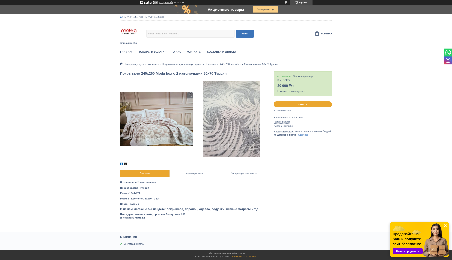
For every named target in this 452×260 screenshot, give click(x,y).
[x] (125, 164)
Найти (245, 33)
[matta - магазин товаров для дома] (133, 31)
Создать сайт (166, 2)
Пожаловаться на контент (244, 256)
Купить (302, 104)
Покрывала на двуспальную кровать (183, 64)
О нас (177, 51)
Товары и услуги (151, 51)
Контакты (194, 51)
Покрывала (153, 64)
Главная (126, 51)
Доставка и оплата (221, 51)
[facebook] (121, 164)
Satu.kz (241, 253)
